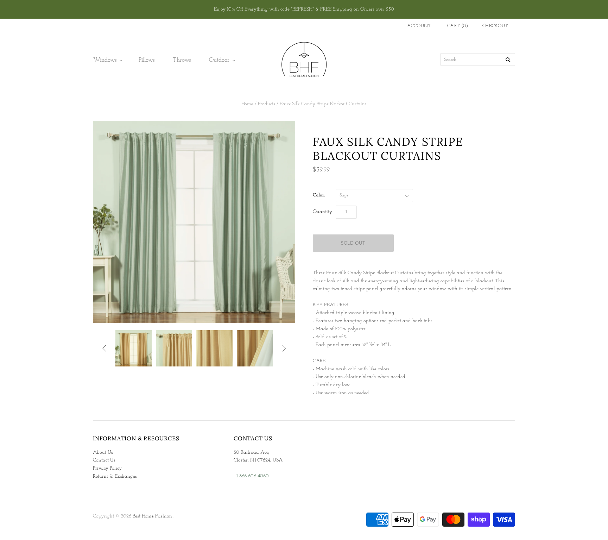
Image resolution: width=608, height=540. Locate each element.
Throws (182, 60)
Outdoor (219, 60)
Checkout (495, 26)
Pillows (146, 60)
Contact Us (104, 460)
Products (266, 104)
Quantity (322, 211)
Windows (104, 60)
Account (419, 26)
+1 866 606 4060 (251, 476)
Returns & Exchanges (115, 476)
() (457, 26)
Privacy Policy (107, 468)
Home (247, 104)
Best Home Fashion (152, 516)
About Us (103, 452)
